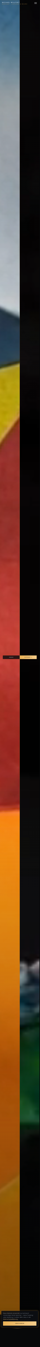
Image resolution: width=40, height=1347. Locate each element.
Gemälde (11, 657)
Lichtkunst (28, 657)
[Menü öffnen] (36, 3)
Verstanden (19, 1323)
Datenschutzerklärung (10, 1319)
